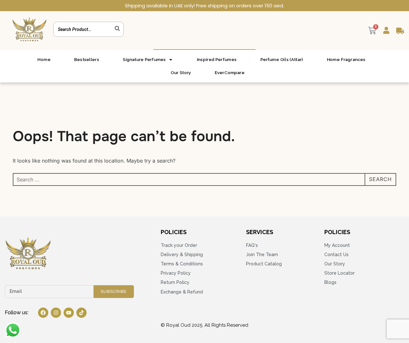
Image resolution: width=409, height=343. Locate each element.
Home (43, 59)
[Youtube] (69, 313)
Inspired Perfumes (216, 59)
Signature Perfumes (144, 59)
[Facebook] (43, 313)
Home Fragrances (346, 59)
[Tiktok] (81, 313)
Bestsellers (86, 59)
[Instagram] (56, 313)
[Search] (117, 28)
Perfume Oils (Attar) (281, 59)
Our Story (181, 72)
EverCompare (229, 72)
